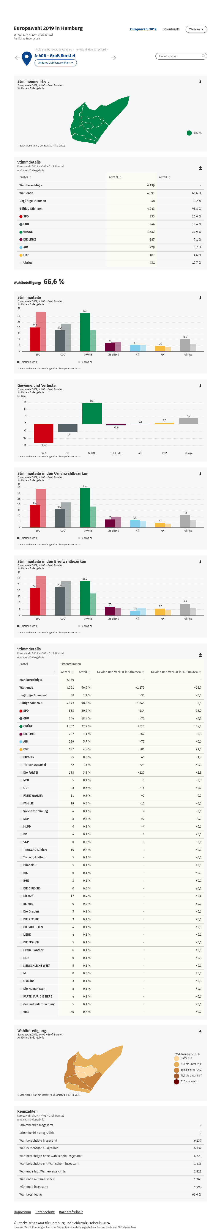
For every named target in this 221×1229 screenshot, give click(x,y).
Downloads (171, 29)
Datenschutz (45, 1212)
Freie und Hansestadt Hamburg (53, 49)
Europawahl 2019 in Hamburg (48, 28)
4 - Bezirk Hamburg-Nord (91, 49)
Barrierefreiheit (71, 1212)
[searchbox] (181, 56)
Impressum (22, 1212)
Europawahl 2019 (143, 29)
